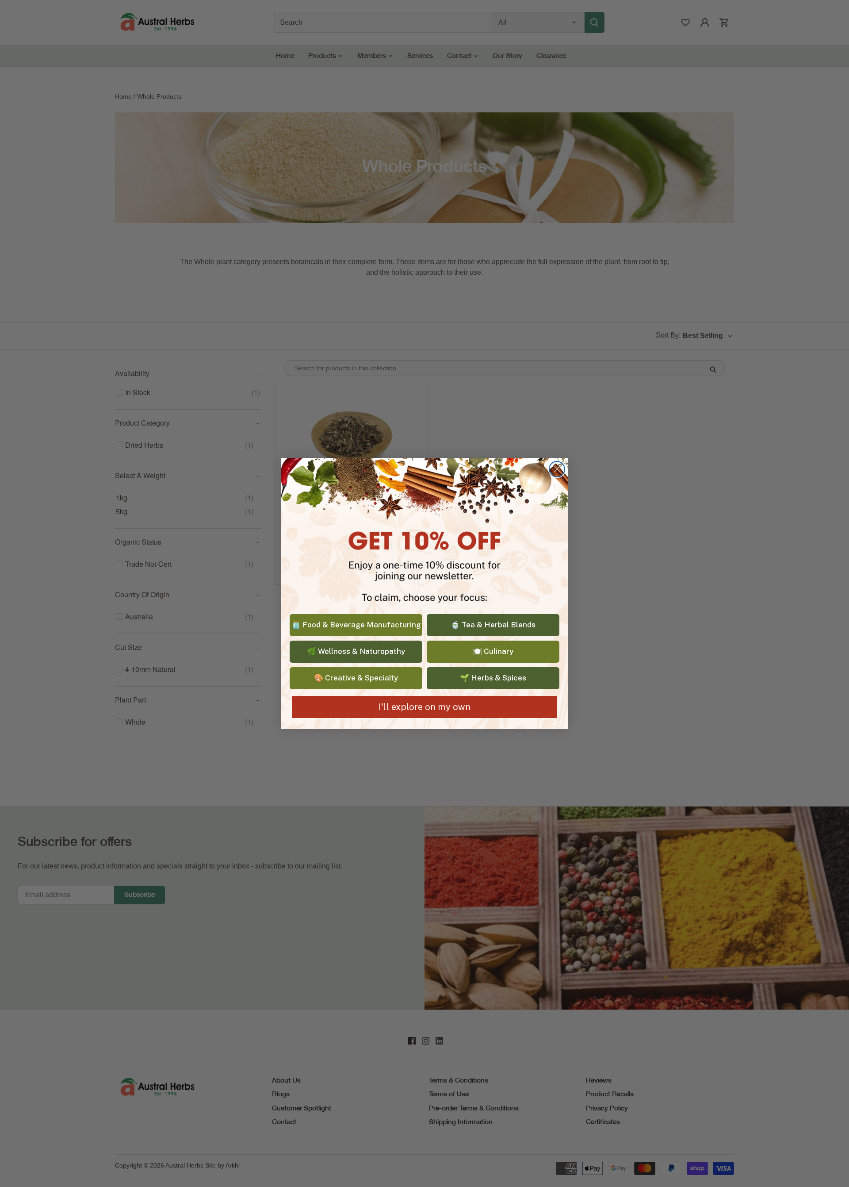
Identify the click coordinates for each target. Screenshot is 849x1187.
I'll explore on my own (424, 707)
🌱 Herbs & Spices (493, 677)
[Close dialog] (557, 469)
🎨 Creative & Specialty (356, 677)
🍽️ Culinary (493, 651)
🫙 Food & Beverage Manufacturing (356, 624)
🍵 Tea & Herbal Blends (493, 624)
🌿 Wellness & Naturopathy (356, 651)
